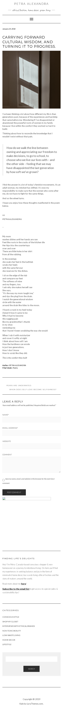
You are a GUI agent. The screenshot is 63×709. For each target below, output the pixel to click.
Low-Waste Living (11, 635)
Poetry (15, 368)
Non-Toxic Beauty (11, 631)
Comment (7, 455)
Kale (22, 703)
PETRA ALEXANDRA (17, 365)
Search (31, 669)
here (23, 583)
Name (5, 415)
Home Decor (8, 640)
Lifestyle (6, 644)
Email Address (10, 428)
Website (6, 441)
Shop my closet (10, 621)
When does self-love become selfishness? (33, 389)
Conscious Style (10, 617)
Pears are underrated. (19, 385)
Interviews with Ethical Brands (18, 626)
